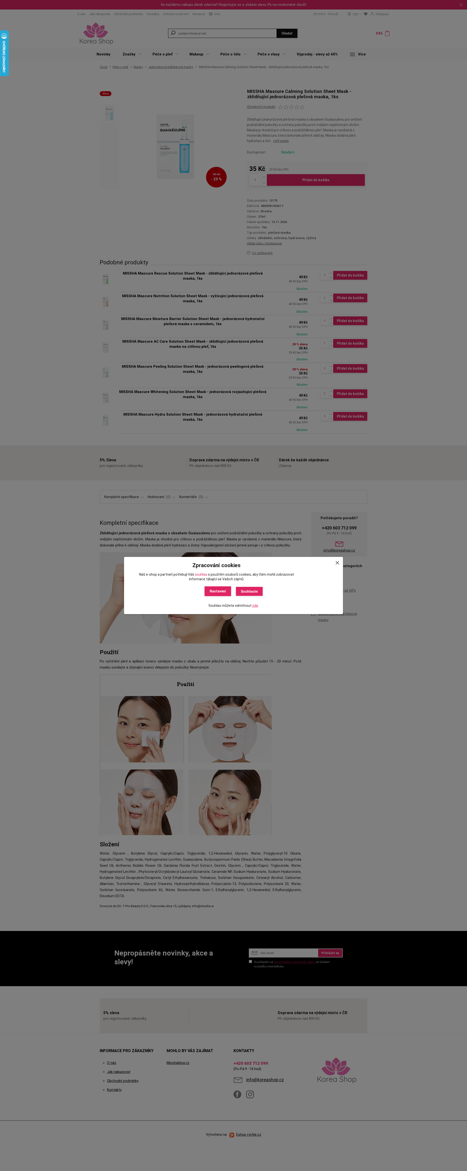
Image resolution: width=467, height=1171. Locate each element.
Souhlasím (249, 591)
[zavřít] (337, 562)
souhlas (201, 574)
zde (255, 606)
